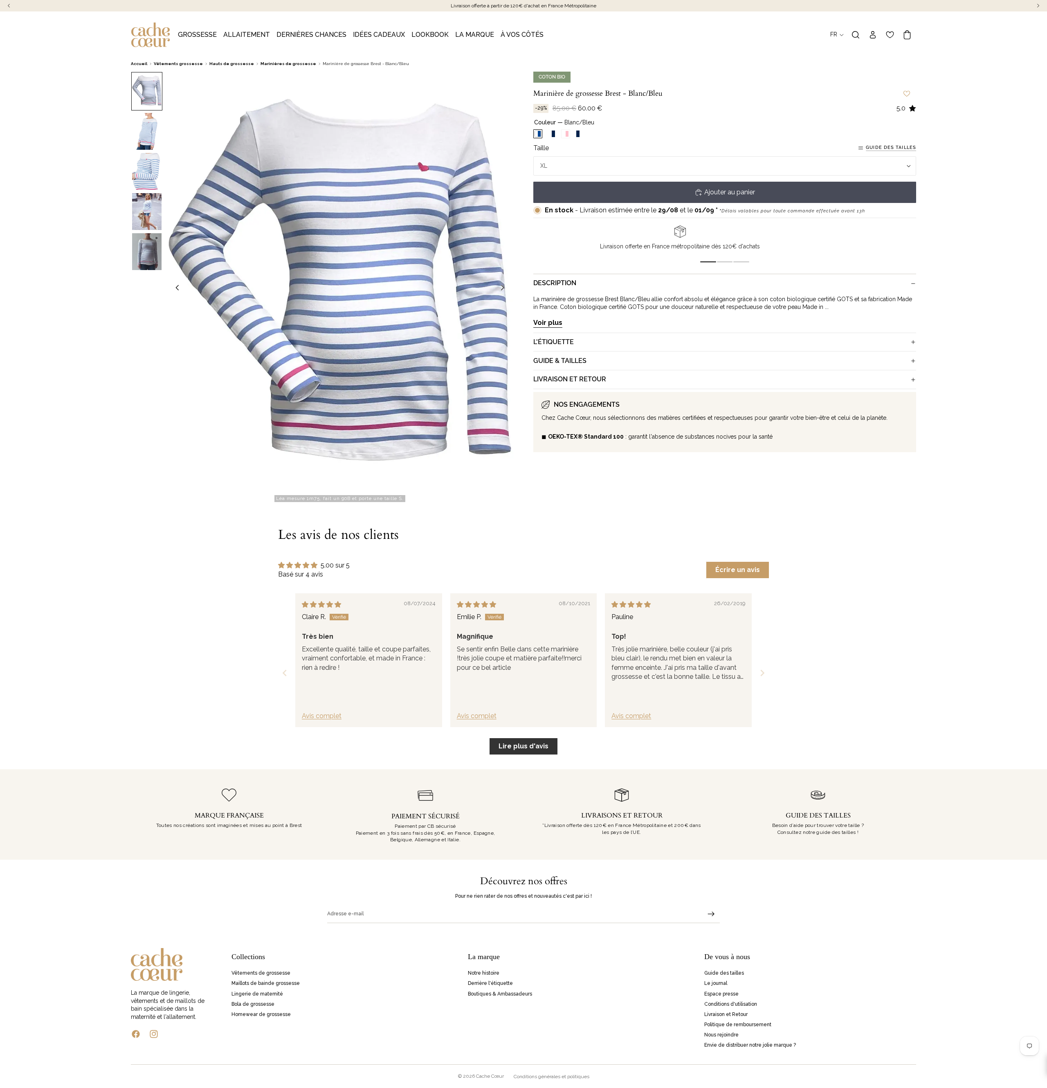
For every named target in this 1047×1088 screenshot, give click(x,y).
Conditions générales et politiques (551, 1076)
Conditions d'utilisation (730, 1004)
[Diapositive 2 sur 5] (147, 131)
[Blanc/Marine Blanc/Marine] (551, 134)
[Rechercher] (856, 35)
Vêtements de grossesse (260, 973)
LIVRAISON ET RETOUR (569, 379)
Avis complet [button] (322, 716)
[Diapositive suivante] (505, 289)
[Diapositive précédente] (175, 289)
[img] (321, 604)
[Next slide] (762, 673)
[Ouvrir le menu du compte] (873, 35)
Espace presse (721, 993)
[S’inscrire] (711, 914)
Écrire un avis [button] (737, 570)
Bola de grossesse (252, 1004)
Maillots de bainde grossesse (265, 983)
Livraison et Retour (726, 1014)
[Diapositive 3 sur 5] (147, 171)
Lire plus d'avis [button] (523, 746)
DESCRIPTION (554, 283)
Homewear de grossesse (261, 1014)
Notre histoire (483, 973)
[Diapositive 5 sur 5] (147, 251)
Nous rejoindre (721, 1035)
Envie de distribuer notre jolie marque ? (750, 1045)
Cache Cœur (490, 1076)
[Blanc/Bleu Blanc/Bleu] (537, 134)
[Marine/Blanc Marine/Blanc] (579, 134)
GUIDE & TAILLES (559, 361)
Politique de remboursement (737, 1024)
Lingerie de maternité (257, 993)
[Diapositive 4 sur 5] (147, 211)
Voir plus (547, 323)
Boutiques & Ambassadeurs (500, 993)
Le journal (715, 983)
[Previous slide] (284, 673)
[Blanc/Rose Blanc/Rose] (565, 134)
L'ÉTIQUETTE (553, 342)
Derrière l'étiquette (490, 983)
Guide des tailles (891, 148)
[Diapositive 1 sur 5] (147, 91)
